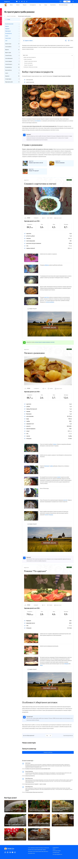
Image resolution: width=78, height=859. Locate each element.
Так (47, 735)
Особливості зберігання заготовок (30, 67)
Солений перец (12, 55)
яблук (41, 665)
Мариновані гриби (12, 81)
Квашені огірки (12, 43)
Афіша (11, 4)
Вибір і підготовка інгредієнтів (30, 57)
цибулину (46, 265)
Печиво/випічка (12, 67)
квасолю (65, 500)
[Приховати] (72, 55)
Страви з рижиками (28, 59)
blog (7, 1)
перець (54, 444)
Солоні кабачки (12, 46)
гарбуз (51, 466)
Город (45, 4)
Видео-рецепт (59, 388)
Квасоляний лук (12, 70)
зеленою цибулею (50, 302)
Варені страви (12, 52)
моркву (59, 477)
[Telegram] (22, 1)
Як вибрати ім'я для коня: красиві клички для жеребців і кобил (37, 768)
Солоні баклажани (12, 58)
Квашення (12, 76)
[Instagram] (24, 1)
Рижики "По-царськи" (28, 65)
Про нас (54, 849)
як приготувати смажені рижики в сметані (44, 342)
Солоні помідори (12, 61)
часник (46, 514)
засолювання (38, 120)
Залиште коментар (29, 749)
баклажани (46, 466)
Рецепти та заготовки (11, 16)
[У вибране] (24, 802)
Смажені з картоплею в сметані (30, 61)
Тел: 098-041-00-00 (56, 852)
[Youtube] (17, 1)
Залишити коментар (48, 752)
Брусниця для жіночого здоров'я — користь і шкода (35, 784)
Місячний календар (63, 4)
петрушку (51, 514)
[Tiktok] (27, 1)
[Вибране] (73, 1)
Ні (50, 735)
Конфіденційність (56, 847)
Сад (40, 4)
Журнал (24, 4)
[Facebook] (19, 1)
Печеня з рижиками (28, 63)
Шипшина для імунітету (30, 775)
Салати (12, 73)
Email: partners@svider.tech (57, 854)
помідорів (66, 663)
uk (61, 1)
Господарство (33, 4)
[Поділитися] (66, 40)
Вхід (67, 1)
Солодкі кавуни (12, 79)
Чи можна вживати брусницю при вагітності (34, 792)
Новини (18, 4)
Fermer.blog (5, 4)
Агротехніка (53, 4)
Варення (12, 49)
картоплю (46, 297)
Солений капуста (12, 64)
